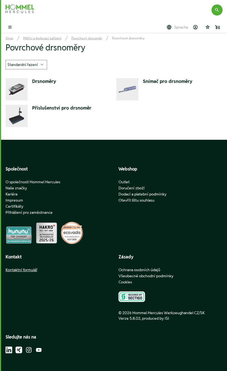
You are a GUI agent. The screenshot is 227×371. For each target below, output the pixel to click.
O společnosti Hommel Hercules (33, 181)
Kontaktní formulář (21, 269)
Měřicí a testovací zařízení (42, 38)
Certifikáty (15, 206)
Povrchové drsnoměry (128, 38)
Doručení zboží (131, 188)
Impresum (14, 200)
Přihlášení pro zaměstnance (29, 212)
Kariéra (11, 194)
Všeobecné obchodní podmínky (146, 275)
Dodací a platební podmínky (142, 194)
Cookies (125, 281)
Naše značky (16, 188)
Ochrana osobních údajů (139, 269)
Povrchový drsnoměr (86, 38)
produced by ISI (155, 318)
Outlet (124, 181)
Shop (9, 38)
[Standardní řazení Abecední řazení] (26, 64)
